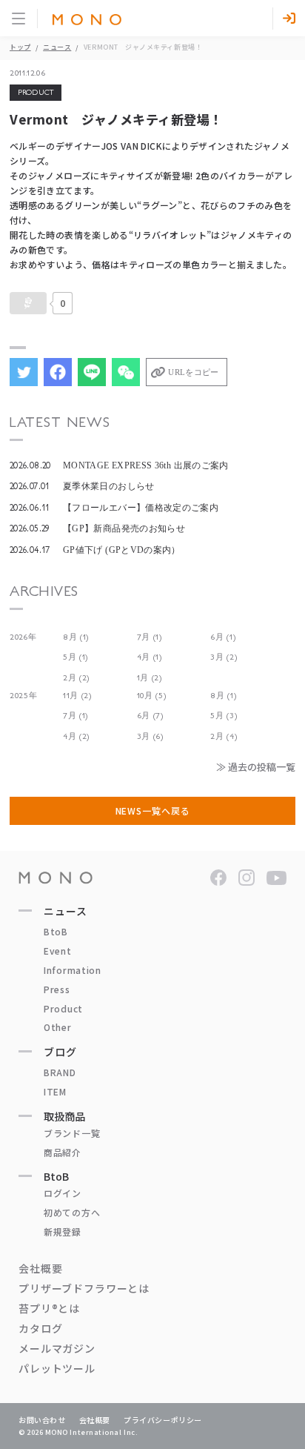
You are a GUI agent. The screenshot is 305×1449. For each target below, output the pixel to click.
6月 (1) (222, 637)
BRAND (60, 1072)
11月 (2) (77, 695)
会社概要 (40, 1268)
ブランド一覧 (72, 1133)
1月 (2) (149, 677)
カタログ (40, 1328)
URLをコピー (193, 372)
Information (72, 970)
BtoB (56, 931)
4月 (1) (149, 657)
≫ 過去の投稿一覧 (255, 767)
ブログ (60, 1051)
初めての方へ (72, 1212)
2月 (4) (223, 736)
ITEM (55, 1091)
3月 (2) (223, 657)
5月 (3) (223, 715)
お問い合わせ (42, 1419)
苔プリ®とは (49, 1308)
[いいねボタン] (28, 303)
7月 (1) (149, 637)
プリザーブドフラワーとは (84, 1288)
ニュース (57, 47)
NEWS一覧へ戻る (152, 810)
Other (58, 1027)
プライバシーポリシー (163, 1419)
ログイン (62, 1193)
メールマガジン (57, 1348)
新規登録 (62, 1231)
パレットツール (57, 1368)
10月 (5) (152, 695)
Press (57, 989)
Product (63, 1008)
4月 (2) (76, 736)
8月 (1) (76, 637)
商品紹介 (62, 1152)
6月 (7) (150, 715)
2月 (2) (76, 677)
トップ (20, 47)
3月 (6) (150, 736)
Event (58, 950)
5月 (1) (75, 657)
